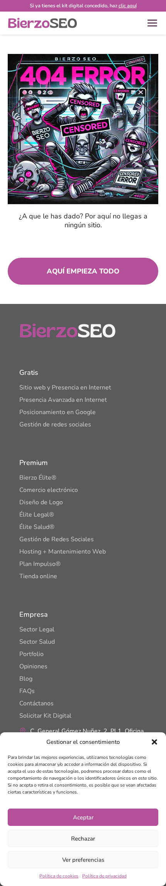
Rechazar (83, 838)
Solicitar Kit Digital (45, 716)
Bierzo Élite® (37, 478)
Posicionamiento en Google (57, 412)
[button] (154, 742)
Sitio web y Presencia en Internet (65, 387)
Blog (25, 679)
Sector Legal (36, 629)
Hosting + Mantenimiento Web (62, 551)
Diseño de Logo (41, 502)
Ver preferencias (83, 860)
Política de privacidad (104, 876)
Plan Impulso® (40, 564)
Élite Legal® (36, 515)
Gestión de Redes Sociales (56, 539)
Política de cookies (58, 876)
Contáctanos (36, 703)
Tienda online (38, 576)
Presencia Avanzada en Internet (63, 400)
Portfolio (31, 654)
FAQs (27, 691)
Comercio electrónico (48, 490)
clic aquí (128, 5)
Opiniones (33, 666)
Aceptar (83, 817)
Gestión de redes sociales (55, 424)
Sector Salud (37, 642)
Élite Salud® (36, 527)
